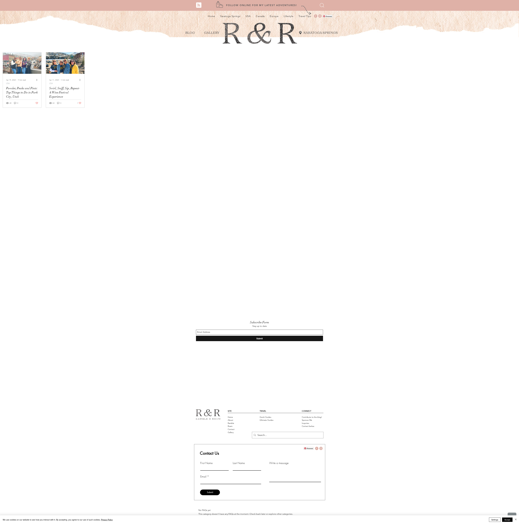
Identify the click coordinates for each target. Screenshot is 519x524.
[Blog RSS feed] (198, 5)
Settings (494, 519)
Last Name (239, 463)
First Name (206, 463)
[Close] (515, 520)
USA (8, 83)
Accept (507, 519)
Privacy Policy (107, 519)
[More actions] (37, 79)
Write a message (279, 463)
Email (203, 476)
